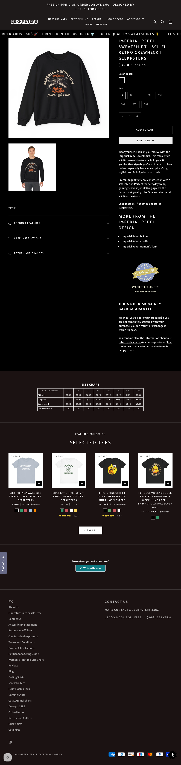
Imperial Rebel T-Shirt (135, 236)
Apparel (97, 19)
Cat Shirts (14, 729)
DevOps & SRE (16, 706)
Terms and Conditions (21, 642)
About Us (13, 607)
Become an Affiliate (20, 630)
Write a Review (94, 569)
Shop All (102, 24)
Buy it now (145, 140)
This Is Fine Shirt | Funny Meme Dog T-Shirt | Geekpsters (112, 496)
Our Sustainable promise (23, 636)
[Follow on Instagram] (10, 742)
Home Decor (115, 19)
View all (90, 530)
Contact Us (14, 618)
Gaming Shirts (16, 694)
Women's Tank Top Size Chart (26, 659)
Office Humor (16, 712)
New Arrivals (57, 19)
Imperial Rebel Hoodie (135, 241)
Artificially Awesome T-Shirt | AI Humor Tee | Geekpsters (26, 496)
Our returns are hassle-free (25, 613)
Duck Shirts (15, 724)
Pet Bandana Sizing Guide (23, 654)
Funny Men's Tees (19, 688)
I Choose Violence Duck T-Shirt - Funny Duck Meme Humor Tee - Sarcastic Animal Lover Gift (155, 500)
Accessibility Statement (22, 624)
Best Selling (79, 19)
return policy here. (130, 342)
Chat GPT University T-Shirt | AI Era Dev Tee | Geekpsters (69, 496)
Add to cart (145, 129)
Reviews (13, 665)
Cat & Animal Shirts (20, 700)
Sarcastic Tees (16, 683)
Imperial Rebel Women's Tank (139, 246)
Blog (88, 24)
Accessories (136, 19)
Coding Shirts (16, 677)
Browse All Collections (21, 648)
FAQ (10, 601)
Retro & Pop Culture (20, 718)
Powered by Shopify (49, 754)
